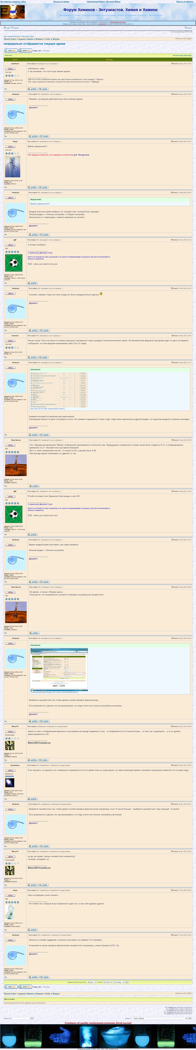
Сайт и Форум (52, 39)
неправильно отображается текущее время (34, 43)
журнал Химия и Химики (31, 39)
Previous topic (178, 55)
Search (189, 28)
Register (16, 28)
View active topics (28, 36)
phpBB (88, 1049)
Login (8, 28)
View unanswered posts (12, 36)
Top (5, 89)
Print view (8, 55)
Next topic (188, 55)
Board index (10, 39)
